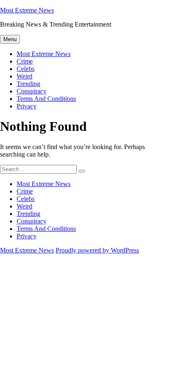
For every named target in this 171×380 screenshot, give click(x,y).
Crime (25, 61)
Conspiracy (31, 91)
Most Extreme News (27, 10)
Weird (24, 76)
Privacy (27, 106)
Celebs (25, 68)
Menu (10, 39)
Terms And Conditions (46, 98)
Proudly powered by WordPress (97, 250)
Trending (28, 83)
